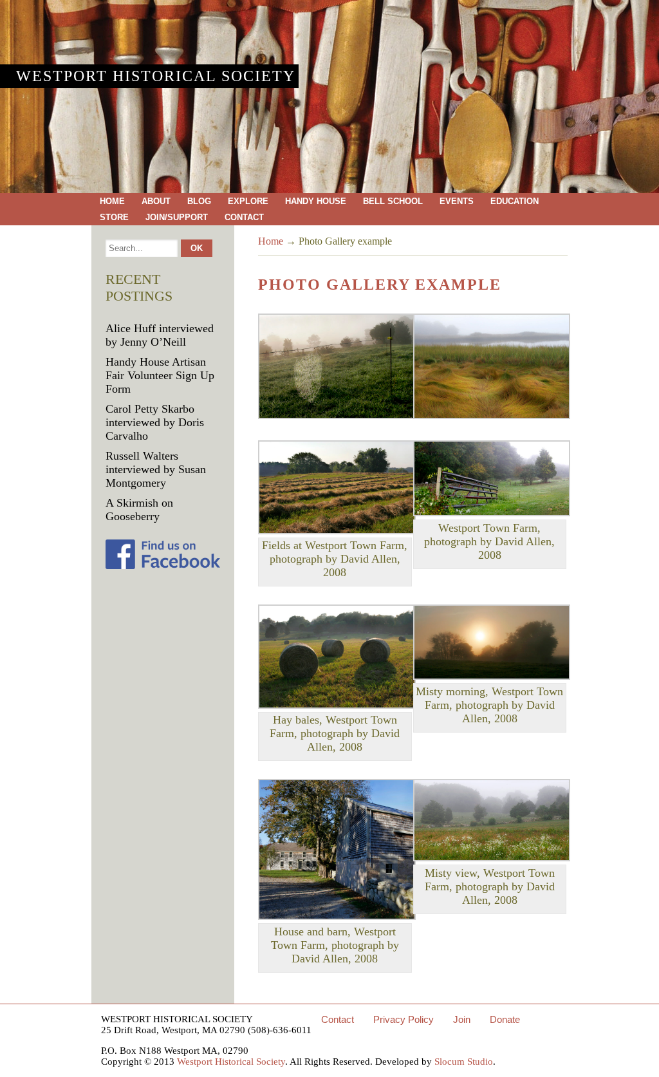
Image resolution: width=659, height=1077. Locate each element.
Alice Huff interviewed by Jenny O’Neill (160, 335)
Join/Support (176, 217)
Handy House (315, 201)
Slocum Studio (463, 1061)
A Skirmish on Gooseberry (139, 509)
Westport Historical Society (155, 76)
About (156, 201)
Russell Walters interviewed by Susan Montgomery (156, 469)
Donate (505, 1019)
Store (114, 217)
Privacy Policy (403, 1019)
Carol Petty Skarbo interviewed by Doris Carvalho (155, 422)
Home (112, 201)
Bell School (393, 201)
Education (514, 201)
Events (457, 201)
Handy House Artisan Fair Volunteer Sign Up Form (160, 375)
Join (461, 1019)
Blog (199, 201)
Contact (244, 217)
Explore (248, 201)
